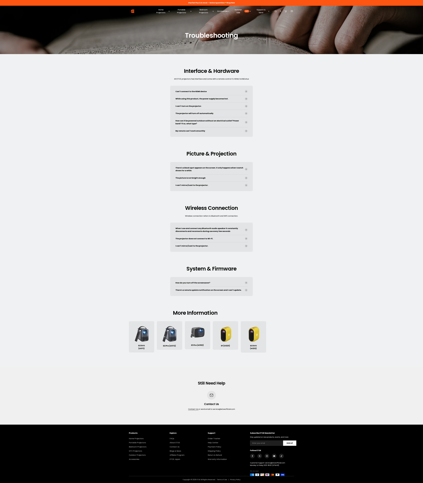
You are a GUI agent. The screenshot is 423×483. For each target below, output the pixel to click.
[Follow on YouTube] (274, 456)
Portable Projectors (181, 11)
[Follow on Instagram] (267, 456)
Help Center (213, 442)
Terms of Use (222, 479)
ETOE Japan (175, 459)
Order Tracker (214, 438)
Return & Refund (215, 455)
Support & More (261, 11)
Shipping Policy (214, 451)
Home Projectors (160, 11)
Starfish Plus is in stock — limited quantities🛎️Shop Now (211, 3)
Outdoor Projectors (137, 455)
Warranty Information (217, 459)
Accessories (222, 11)
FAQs (172, 438)
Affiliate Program (177, 455)
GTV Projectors (135, 451)
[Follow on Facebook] (252, 456)
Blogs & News (175, 451)
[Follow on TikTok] (281, 456)
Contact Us (193, 409)
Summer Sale (241, 11)
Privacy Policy (235, 479)
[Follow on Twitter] (259, 456)
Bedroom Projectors (203, 11)
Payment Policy (214, 447)
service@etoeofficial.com (275, 463)
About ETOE (175, 442)
